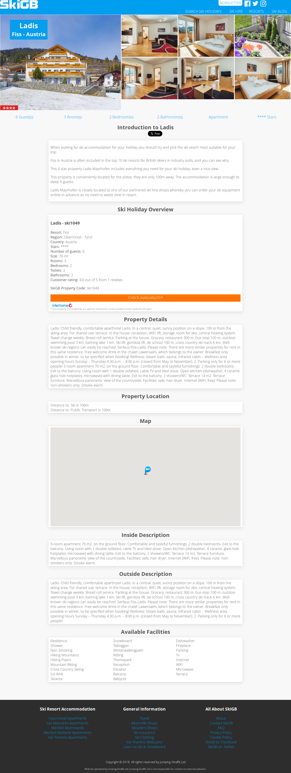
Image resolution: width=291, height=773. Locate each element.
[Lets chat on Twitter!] (254, 4)
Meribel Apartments (67, 727)
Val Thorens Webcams (144, 742)
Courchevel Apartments (67, 718)
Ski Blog (279, 11)
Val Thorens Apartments (67, 737)
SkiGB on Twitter (221, 746)
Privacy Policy (221, 732)
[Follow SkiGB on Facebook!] (246, 4)
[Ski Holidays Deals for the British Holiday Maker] (109, 4)
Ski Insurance (144, 732)
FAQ (221, 727)
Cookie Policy (221, 737)
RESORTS (256, 11)
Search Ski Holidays (203, 11)
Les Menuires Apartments (67, 723)
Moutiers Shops (144, 727)
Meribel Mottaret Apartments (67, 732)
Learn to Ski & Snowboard (144, 746)
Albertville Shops (144, 723)
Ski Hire (236, 11)
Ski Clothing (144, 737)
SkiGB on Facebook (221, 742)
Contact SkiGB (221, 723)
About (221, 718)
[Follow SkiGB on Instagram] (262, 4)
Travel (144, 718)
